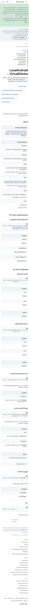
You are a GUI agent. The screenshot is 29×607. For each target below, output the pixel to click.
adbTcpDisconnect (9, 158)
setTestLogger (7, 194)
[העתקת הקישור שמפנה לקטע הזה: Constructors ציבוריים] (7, 215)
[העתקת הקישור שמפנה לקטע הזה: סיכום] (21, 122)
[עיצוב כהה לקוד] (27, 224)
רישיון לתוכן (22, 529)
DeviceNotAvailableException (17, 457)
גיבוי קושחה (25, 551)
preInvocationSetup (10, 181)
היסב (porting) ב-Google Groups (20, 574)
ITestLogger (15, 194)
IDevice (24, 131)
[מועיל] (20, 46)
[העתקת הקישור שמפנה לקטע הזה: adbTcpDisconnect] (13, 324)
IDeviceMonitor (15, 134)
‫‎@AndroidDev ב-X (23, 562)
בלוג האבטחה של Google (22, 567)
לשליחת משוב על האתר (16, 600)
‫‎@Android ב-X (24, 560)
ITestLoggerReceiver (21, 81)
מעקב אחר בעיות (24, 593)
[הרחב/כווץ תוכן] (22, 50)
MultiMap (6, 182)
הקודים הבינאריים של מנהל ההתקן (20, 554)
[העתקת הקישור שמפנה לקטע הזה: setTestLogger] (16, 472)
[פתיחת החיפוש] (10, 2)
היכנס (3, 1)
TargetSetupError (21, 464)
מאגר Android (24, 542)
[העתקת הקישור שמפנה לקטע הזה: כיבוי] (23, 503)
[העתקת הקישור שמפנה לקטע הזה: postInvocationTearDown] (8, 374)
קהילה (17, 598)
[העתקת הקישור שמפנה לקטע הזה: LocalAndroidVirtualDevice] (8, 220)
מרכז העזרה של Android (22, 581)
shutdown (22, 205)
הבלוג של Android (23, 565)
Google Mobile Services (22, 588)
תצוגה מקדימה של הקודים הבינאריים (19, 549)
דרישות (26, 544)
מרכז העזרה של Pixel (23, 583)
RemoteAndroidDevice (19, 79)
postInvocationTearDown (13, 168)
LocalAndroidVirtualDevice (14, 131)
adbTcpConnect (10, 149)
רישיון (5, 598)
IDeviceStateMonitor (17, 132)
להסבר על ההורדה (23, 547)
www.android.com (23, 585)
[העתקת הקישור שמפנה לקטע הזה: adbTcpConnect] (15, 274)
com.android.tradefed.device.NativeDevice (12, 90)
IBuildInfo (20, 181)
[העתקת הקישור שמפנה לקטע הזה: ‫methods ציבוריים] (11, 270)
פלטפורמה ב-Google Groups (21, 570)
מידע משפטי (11, 598)
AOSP (26, 43)
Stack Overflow (24, 590)
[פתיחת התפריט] (26, 2)
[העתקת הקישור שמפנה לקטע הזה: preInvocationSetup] (12, 408)
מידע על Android (24, 598)
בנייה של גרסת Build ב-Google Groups (19, 572)
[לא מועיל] (17, 46)
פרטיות (25, 600)
